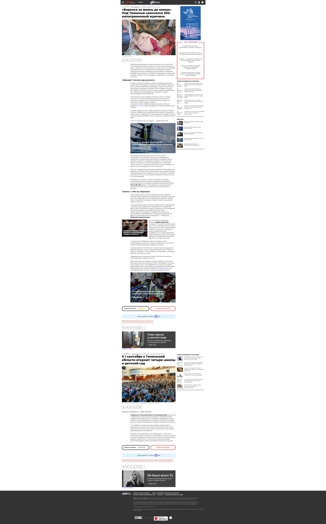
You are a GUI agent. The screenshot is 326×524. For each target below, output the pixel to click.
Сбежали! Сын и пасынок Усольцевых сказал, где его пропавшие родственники (194, 113)
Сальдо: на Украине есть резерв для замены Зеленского (193, 133)
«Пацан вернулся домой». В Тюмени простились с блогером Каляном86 (148, 292)
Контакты (159, 494)
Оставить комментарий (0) (163, 308)
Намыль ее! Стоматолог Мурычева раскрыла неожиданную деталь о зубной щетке (193, 364)
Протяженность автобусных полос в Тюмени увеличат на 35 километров (190, 53)
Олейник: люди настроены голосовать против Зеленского (192, 144)
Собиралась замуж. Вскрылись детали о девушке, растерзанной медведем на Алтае (193, 90)
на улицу (140, 105)
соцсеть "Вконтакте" (127, 56)
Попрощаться (163, 268)
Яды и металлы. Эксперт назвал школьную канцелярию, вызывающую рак (192, 386)
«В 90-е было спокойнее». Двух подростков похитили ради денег (193, 374)
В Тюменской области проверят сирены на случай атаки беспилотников (190, 67)
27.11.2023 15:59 (125, 7)
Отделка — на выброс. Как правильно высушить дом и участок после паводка (190, 60)
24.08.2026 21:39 (126, 354)
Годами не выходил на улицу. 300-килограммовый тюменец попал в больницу (152, 143)
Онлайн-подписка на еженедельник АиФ (144, 494)
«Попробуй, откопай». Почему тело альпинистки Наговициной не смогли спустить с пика (193, 358)
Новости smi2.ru (127, 349)
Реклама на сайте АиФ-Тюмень (141, 493)
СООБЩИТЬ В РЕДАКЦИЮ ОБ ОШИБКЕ (173, 494)
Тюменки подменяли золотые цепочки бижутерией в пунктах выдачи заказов (190, 74)
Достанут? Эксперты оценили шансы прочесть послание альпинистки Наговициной (194, 107)
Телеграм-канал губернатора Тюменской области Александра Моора (140, 403)
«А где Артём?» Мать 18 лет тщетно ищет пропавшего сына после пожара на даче (193, 381)
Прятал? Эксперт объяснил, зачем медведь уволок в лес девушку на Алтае (193, 85)
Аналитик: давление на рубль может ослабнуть (193, 122)
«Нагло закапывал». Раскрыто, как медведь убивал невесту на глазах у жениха (193, 96)
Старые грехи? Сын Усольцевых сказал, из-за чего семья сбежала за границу (193, 102)
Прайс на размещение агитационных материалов (165, 493)
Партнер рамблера (148, 517)
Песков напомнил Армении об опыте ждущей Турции (193, 139)
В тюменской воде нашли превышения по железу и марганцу (190, 46)
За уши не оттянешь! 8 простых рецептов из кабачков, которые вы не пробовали (194, 369)
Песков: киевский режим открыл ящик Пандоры (192, 128)
